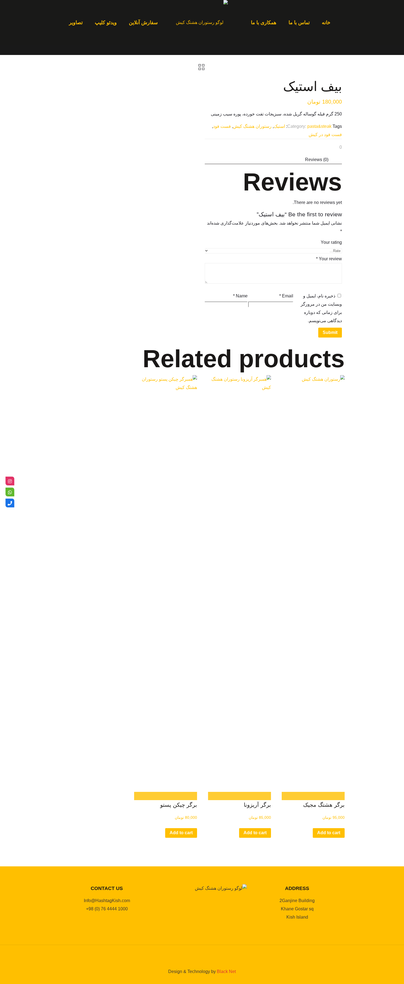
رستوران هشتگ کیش (252, 126)
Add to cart (328, 832)
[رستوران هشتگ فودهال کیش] (202, 22)
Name (240, 296)
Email (286, 296)
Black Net (226, 971)
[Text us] (9, 492)
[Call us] (9, 503)
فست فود (222, 126)
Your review (329, 258)
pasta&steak (319, 126)
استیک (279, 126)
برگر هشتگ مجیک (324, 805)
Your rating (331, 242)
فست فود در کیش (325, 134)
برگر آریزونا (257, 805)
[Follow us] (9, 481)
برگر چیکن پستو (178, 805)
